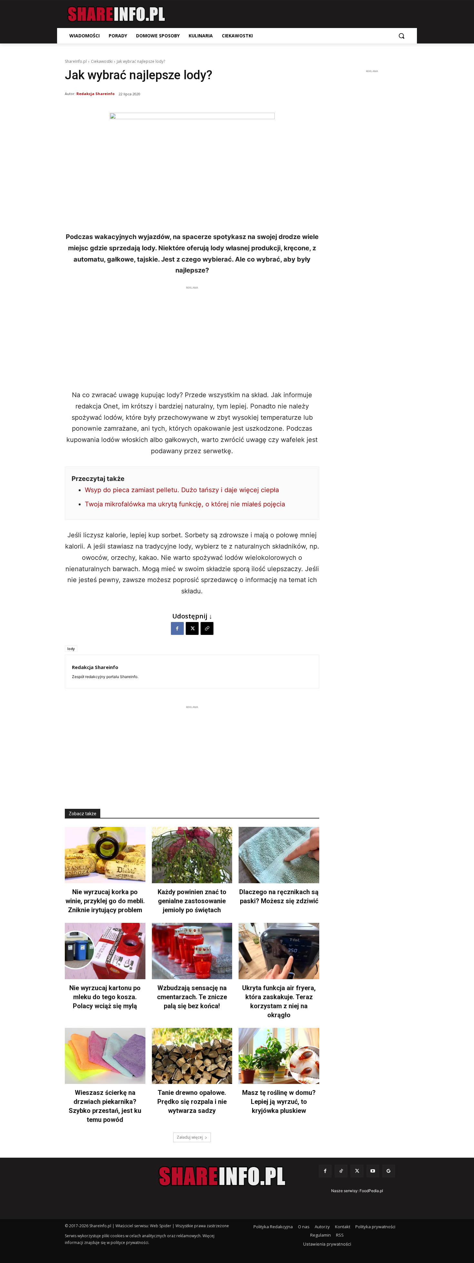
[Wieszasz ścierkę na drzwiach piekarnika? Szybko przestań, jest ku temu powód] (105, 1056)
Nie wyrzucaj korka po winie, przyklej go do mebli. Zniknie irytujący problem (105, 901)
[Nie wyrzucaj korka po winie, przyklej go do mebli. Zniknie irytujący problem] (105, 855)
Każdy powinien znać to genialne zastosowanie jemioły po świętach (192, 901)
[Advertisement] (192, 336)
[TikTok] (341, 1171)
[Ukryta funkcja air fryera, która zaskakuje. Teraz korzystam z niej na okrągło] (279, 951)
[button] (401, 35)
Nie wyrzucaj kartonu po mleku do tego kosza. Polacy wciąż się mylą (105, 997)
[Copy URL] (207, 628)
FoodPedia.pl (371, 1190)
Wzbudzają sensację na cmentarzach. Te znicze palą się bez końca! (192, 997)
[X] (192, 628)
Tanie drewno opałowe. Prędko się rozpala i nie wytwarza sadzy (192, 1102)
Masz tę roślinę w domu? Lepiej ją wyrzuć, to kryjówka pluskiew (279, 1102)
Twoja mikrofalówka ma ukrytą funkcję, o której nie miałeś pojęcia (185, 504)
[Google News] (388, 1171)
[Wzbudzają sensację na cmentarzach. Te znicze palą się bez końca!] (192, 951)
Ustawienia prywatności (327, 1244)
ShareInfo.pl (76, 61)
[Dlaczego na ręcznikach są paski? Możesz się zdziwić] (279, 855)
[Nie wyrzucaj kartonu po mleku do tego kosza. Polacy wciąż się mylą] (105, 951)
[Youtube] (373, 1171)
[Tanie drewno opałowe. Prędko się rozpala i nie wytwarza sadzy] (192, 1056)
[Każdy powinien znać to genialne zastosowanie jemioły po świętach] (192, 855)
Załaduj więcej (190, 1137)
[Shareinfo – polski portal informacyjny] (116, 14)
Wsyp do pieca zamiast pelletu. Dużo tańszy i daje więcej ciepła (182, 490)
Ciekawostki (102, 61)
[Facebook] (177, 628)
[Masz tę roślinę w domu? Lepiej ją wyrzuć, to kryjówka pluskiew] (279, 1056)
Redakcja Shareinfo (95, 93)
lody (71, 648)
